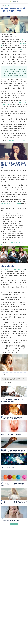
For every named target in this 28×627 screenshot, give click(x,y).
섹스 (2, 432)
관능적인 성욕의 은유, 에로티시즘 (11, 434)
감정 (2, 482)
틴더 (22, 39)
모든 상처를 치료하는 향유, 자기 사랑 (12, 418)
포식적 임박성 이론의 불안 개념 (10, 520)
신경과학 (2, 398)
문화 (2, 500)
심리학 (2, 518)
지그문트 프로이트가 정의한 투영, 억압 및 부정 (14, 502)
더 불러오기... (14, 524)
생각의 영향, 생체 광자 (7, 467)
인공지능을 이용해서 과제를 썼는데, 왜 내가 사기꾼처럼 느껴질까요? (14, 400)
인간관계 (2, 5)
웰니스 (2, 416)
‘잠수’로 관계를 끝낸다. (20, 49)
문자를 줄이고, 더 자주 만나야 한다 (17, 140)
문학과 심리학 (3, 449)
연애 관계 (7, 5)
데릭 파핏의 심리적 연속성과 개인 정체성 (13, 451)
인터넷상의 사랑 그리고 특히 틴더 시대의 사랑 (13, 269)
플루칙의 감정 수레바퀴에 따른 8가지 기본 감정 (13, 484)
